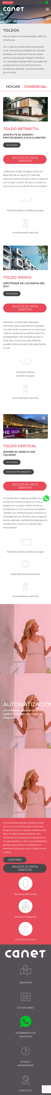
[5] (25, 1079)
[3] (25, 1022)
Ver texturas (11, 145)
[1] (25, 971)
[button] (47, 9)
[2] (25, 997)
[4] (25, 1051)
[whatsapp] (43, 2)
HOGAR (13, 86)
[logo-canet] (13, 9)
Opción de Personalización (18, 472)
